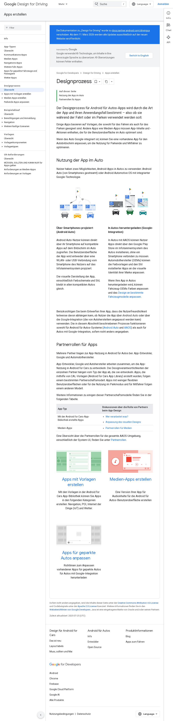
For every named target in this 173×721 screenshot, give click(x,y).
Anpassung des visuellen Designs (123, 422)
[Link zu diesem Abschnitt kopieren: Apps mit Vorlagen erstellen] (86, 485)
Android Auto (111, 327)
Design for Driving (32, 4)
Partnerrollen (118, 440)
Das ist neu (55, 640)
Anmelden (163, 4)
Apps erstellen (15, 14)
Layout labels (57, 646)
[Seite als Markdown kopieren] (106, 81)
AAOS (127, 327)
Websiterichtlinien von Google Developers (70, 609)
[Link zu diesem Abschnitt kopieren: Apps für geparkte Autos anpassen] (93, 558)
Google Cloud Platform (62, 689)
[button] (22, 94)
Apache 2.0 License (87, 606)
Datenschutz (84, 714)
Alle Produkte (57, 700)
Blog (128, 636)
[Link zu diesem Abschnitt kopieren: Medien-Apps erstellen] (130, 485)
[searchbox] (22, 27)
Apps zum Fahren (135, 641)
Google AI (55, 694)
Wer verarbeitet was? (117, 416)
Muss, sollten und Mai (61, 651)
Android (54, 673)
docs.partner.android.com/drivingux (131, 30)
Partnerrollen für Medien (119, 428)
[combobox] (110, 4)
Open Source (95, 647)
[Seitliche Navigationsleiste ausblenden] (40, 715)
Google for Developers (67, 73)
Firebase (54, 684)
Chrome (54, 678)
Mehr (62, 4)
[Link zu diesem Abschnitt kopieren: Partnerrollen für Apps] (100, 345)
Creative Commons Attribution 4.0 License (138, 603)
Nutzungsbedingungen (62, 714)
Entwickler (93, 641)
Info (90, 636)
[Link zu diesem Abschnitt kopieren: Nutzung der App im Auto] (106, 161)
